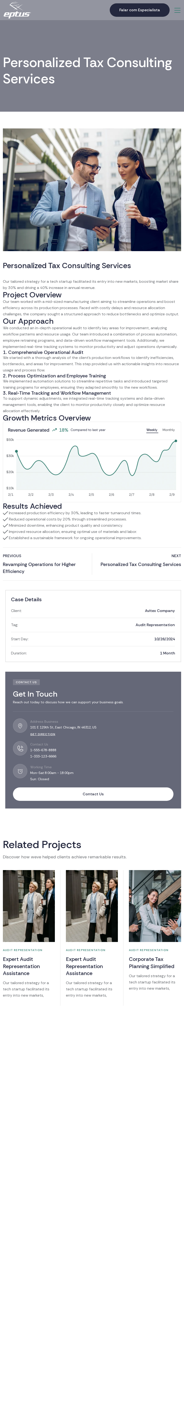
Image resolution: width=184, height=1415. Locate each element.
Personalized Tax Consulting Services (141, 564)
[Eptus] (17, 10)
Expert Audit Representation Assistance (21, 966)
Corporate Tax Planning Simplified (151, 963)
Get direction (42, 734)
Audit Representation (155, 624)
